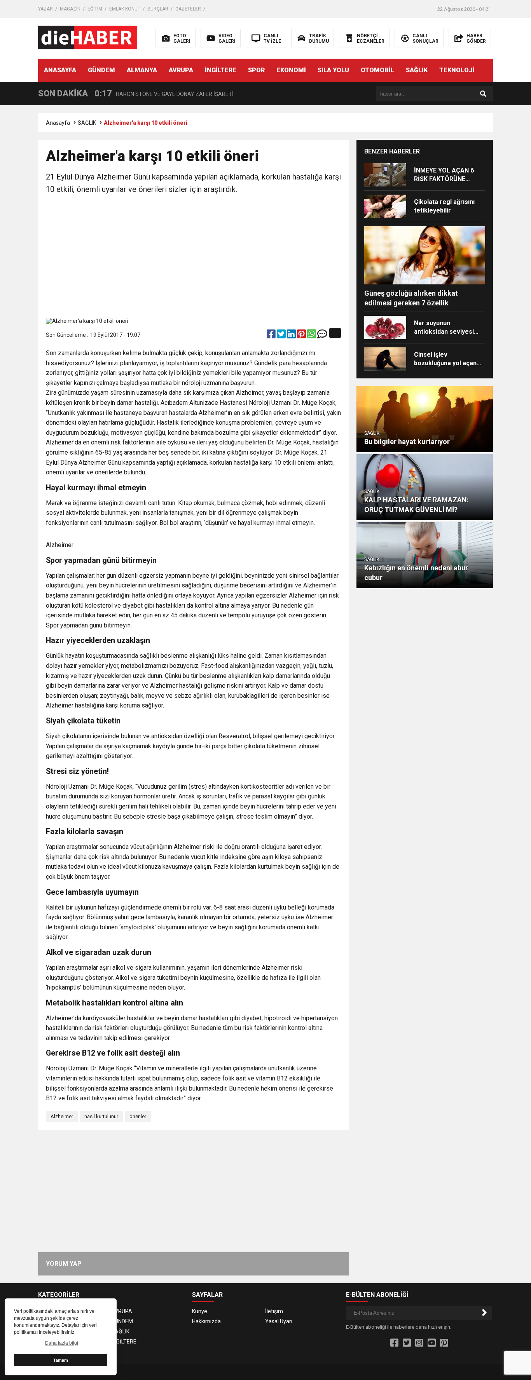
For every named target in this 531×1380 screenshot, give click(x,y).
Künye (199, 1311)
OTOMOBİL (377, 70)
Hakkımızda (206, 1321)
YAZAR (45, 9)
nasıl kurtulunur (101, 1116)
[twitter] (282, 336)
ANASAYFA (60, 70)
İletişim (274, 1311)
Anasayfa (58, 123)
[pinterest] (302, 336)
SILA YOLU (333, 70)
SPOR (256, 70)
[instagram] (419, 1343)
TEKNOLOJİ (457, 70)
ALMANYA (142, 70)
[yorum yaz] (322, 336)
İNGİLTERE (220, 70)
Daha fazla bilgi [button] (61, 1343)
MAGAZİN (70, 9)
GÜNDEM (101, 70)
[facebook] (272, 336)
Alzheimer (62, 1116)
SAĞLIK (417, 70)
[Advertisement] (193, 257)
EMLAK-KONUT (124, 9)
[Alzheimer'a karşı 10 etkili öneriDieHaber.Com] (87, 38)
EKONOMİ (291, 70)
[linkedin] (292, 336)
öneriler (137, 1116)
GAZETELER (188, 9)
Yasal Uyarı (278, 1321)
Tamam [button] (60, 1360)
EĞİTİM (94, 9)
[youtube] (432, 1343)
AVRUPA (181, 70)
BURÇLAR (157, 9)
